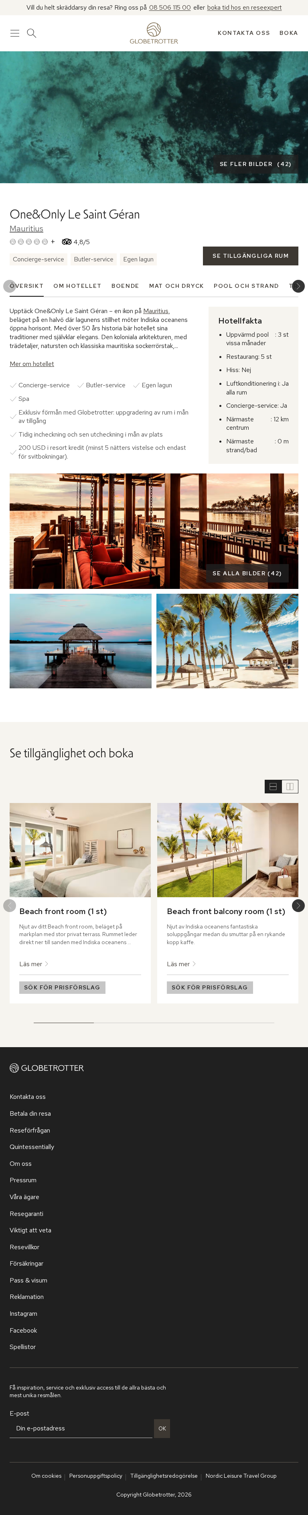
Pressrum (23, 1180)
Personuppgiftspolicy (95, 1475)
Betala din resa (30, 1113)
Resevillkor (24, 1247)
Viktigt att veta (30, 1230)
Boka (289, 32)
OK (162, 1428)
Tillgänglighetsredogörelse (164, 1475)
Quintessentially (32, 1147)
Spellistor (23, 1347)
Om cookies (46, 1475)
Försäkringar (26, 1263)
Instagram (23, 1313)
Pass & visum (28, 1280)
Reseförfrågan (30, 1130)
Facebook (23, 1330)
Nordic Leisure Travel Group (241, 1475)
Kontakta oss (244, 32)
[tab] (27, 286)
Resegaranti (26, 1214)
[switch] (281, 786)
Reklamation (27, 1297)
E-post (19, 1413)
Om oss (21, 1163)
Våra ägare (24, 1197)
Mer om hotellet (32, 364)
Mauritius (26, 228)
